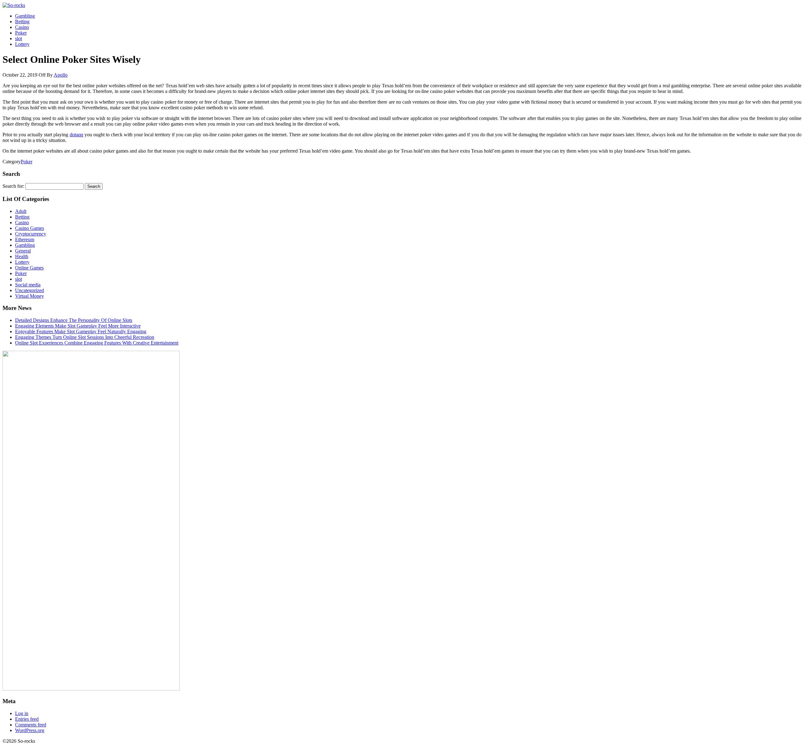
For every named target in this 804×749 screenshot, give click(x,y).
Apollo (61, 75)
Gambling (25, 16)
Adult (20, 211)
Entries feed (27, 719)
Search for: (13, 186)
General (23, 250)
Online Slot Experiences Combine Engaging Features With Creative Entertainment (96, 342)
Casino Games (29, 228)
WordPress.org (29, 730)
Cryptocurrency (30, 233)
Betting (22, 21)
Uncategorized (29, 290)
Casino (22, 27)
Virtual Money (29, 296)
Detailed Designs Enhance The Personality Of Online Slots (73, 320)
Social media (28, 284)
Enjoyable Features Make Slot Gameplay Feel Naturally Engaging (80, 331)
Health (21, 256)
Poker (21, 32)
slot (18, 38)
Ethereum (24, 239)
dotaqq (76, 134)
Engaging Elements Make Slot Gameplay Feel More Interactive (78, 325)
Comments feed (30, 724)
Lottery (22, 44)
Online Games (29, 267)
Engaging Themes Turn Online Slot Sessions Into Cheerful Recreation (84, 337)
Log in (21, 713)
